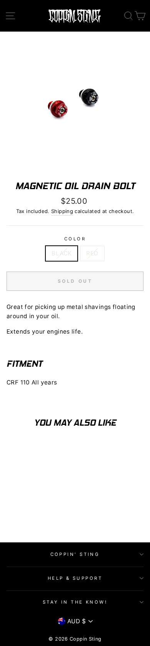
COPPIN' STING (75, 554)
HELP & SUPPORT (75, 578)
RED (92, 253)
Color (75, 239)
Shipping (62, 211)
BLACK (62, 253)
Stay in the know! (75, 602)
